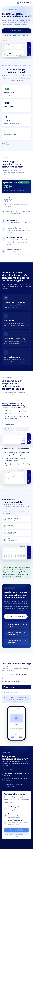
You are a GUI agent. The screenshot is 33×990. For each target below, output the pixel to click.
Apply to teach (16, 31)
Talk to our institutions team (15, 616)
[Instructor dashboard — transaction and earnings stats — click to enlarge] (16, 49)
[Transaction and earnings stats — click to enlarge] (16, 477)
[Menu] (3, 3)
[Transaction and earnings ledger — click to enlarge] (16, 552)
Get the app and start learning (18, 35)
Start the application (16, 830)
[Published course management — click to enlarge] (16, 438)
